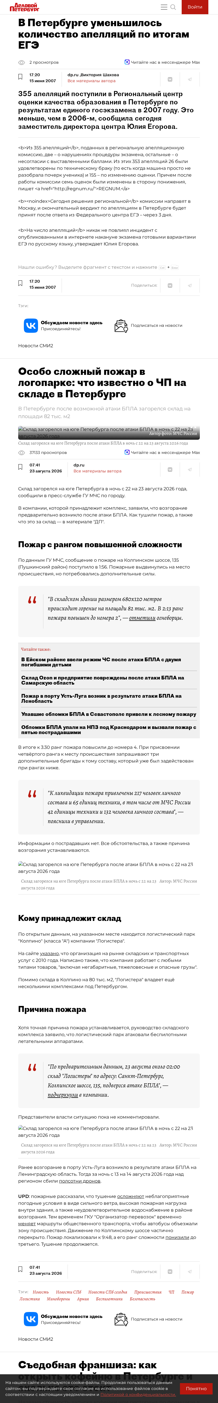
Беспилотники (109, 1299)
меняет (27, 1223)
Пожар (187, 1292)
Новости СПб (68, 1292)
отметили (142, 617)
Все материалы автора (92, 80)
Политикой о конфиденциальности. (138, 1394)
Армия (83, 1299)
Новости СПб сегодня (107, 1292)
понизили (177, 1237)
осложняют (130, 1196)
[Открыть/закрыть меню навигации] (164, 7)
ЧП (171, 1292)
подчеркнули (63, 1094)
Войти (195, 7)
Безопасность (142, 1299)
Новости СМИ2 (35, 345)
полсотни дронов (79, 1181)
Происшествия (148, 1292)
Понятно (196, 1388)
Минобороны (58, 1299)
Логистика (30, 1299)
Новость (41, 1292)
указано (49, 953)
